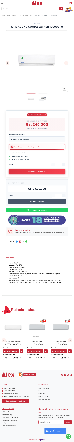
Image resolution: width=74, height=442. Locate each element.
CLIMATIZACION (11, 15)
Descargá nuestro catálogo (15, 401)
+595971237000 (9, 391)
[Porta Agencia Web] (42, 440)
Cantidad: (12, 165)
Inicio (3, 15)
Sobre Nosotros (43, 388)
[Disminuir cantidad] (53, 164)
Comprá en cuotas (8, 347)
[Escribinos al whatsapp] (68, 436)
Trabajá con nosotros (9, 426)
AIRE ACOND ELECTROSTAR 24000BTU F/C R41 (61, 343)
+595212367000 (9, 388)
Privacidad (52, 431)
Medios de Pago (7, 415)
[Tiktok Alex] (68, 374)
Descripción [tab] (9, 258)
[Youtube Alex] (71, 374)
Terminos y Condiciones (10, 417)
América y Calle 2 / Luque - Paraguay (16, 396)
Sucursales (42, 391)
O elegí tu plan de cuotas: (17, 134)
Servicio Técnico (44, 399)
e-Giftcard (5, 412)
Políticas (5, 423)
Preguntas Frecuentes (9, 420)
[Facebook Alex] (65, 374)
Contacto (41, 393)
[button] (2, 3)
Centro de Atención (45, 402)
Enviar (68, 422)
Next (66, 63)
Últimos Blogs (43, 396)
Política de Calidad (29, 374)
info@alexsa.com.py (11, 393)
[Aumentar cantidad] (63, 164)
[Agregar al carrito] (21, 351)
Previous (7, 63)
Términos (58, 431)
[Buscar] (61, 8)
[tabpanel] (37, 276)
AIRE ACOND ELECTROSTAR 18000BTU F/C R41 (37, 343)
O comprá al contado (9, 354)
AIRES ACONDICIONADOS (25, 15)
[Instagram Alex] (62, 374)
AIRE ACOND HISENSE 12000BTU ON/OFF (13, 343)
